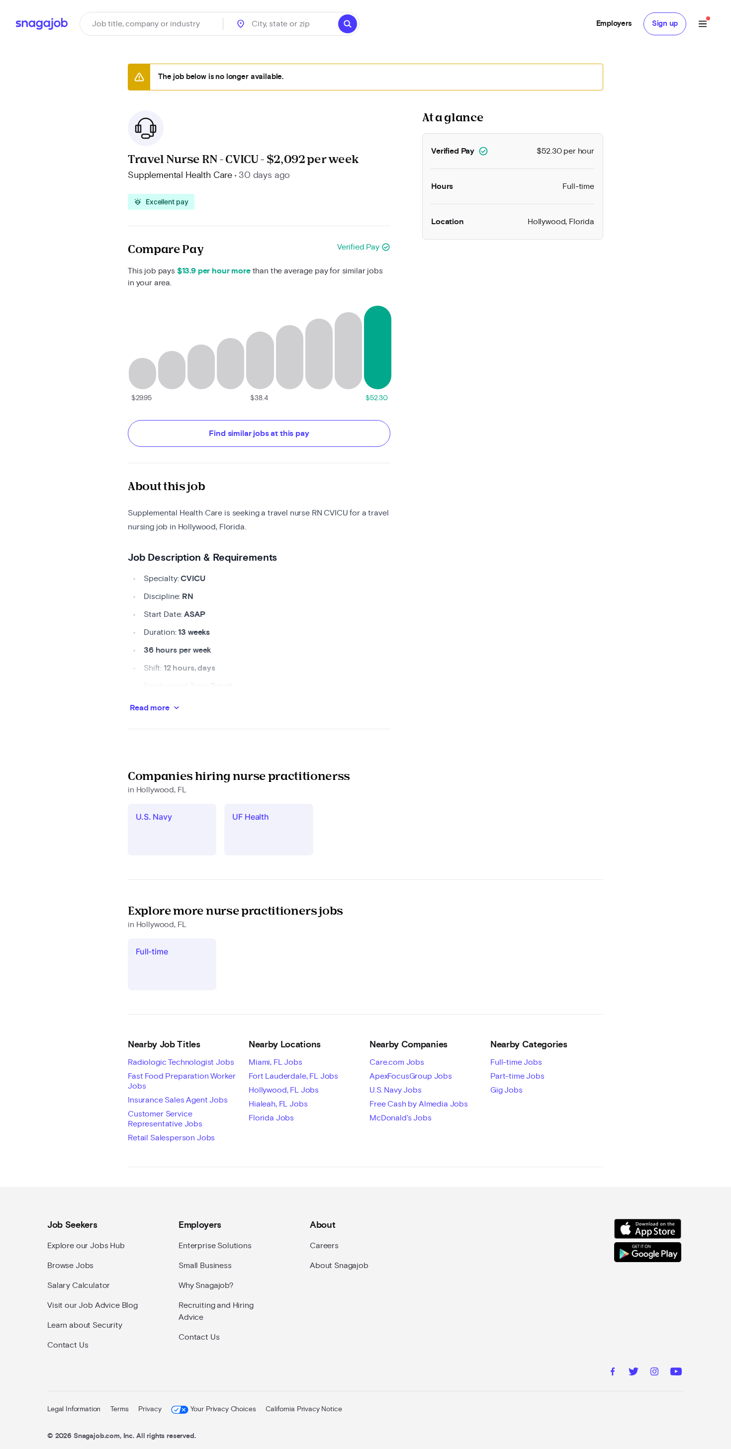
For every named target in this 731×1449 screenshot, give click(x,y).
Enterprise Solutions (215, 1246)
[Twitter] (634, 1373)
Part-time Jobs (517, 1076)
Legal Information (73, 1409)
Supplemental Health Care (180, 175)
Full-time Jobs (516, 1062)
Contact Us (67, 1345)
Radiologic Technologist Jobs (181, 1062)
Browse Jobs (70, 1266)
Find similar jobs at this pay (259, 433)
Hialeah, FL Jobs (278, 1104)
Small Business (205, 1266)
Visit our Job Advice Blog (92, 1305)
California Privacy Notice (304, 1409)
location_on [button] (241, 24)
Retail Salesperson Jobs (171, 1138)
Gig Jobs (506, 1090)
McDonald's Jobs (400, 1118)
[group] (161, 202)
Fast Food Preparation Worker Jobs (182, 1081)
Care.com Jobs (396, 1062)
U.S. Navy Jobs (395, 1090)
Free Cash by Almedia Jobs (418, 1104)
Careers (324, 1246)
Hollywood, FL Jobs (284, 1090)
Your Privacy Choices (223, 1409)
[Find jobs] (347, 23)
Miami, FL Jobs (275, 1062)
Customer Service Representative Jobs (165, 1119)
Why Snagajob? (206, 1285)
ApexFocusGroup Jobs (410, 1076)
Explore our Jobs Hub (86, 1246)
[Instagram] (654, 1373)
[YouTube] (676, 1373)
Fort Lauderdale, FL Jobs (293, 1076)
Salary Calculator (78, 1285)
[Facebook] (613, 1373)
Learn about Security (84, 1325)
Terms (119, 1409)
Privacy (149, 1409)
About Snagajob (339, 1266)
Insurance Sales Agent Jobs (178, 1100)
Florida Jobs (271, 1118)
